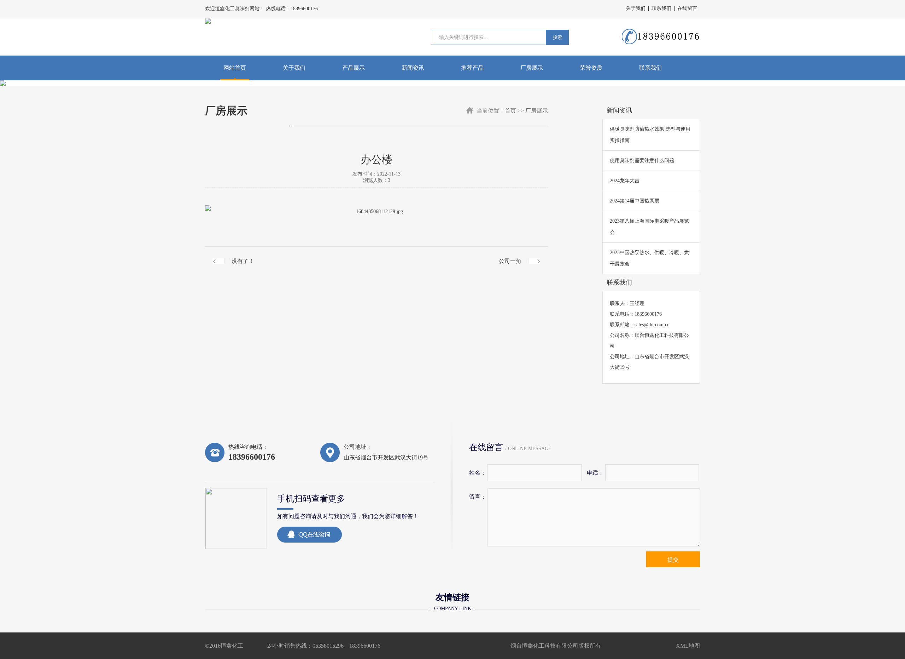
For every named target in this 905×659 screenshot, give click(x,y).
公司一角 (510, 261)
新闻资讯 (413, 68)
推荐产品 (472, 68)
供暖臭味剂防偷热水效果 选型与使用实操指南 (650, 134)
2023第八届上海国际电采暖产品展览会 (649, 226)
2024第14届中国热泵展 (634, 201)
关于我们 (636, 8)
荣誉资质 (591, 68)
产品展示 (353, 68)
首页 (510, 111)
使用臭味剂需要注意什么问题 (642, 160)
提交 (673, 560)
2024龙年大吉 (625, 180)
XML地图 (688, 646)
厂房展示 (531, 68)
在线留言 (687, 8)
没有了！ (243, 261)
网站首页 (234, 68)
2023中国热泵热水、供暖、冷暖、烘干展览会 (649, 258)
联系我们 (661, 8)
